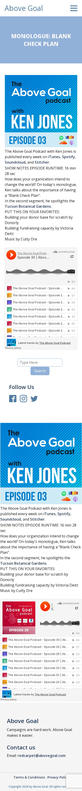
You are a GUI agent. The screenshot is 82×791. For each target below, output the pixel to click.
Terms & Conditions (29, 777)
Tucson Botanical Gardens (28, 206)
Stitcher (42, 162)
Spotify (68, 156)
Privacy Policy (58, 777)
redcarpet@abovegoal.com (42, 755)
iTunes (54, 156)
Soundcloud (15, 162)
